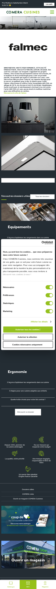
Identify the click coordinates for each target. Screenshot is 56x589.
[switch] (49, 295)
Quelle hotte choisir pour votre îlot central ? (28, 400)
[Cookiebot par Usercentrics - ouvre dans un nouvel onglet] (41, 242)
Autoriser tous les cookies (27, 329)
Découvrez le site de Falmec (15, 93)
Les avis (49, 4)
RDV (28, 587)
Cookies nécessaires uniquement (27, 344)
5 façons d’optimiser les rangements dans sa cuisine (28, 238)
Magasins (45, 587)
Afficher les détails (39, 322)
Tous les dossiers (42, 197)
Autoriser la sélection (27, 337)
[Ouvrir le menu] (52, 12)
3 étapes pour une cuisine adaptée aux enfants (28, 391)
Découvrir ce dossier (25, 412)
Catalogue (10, 587)
